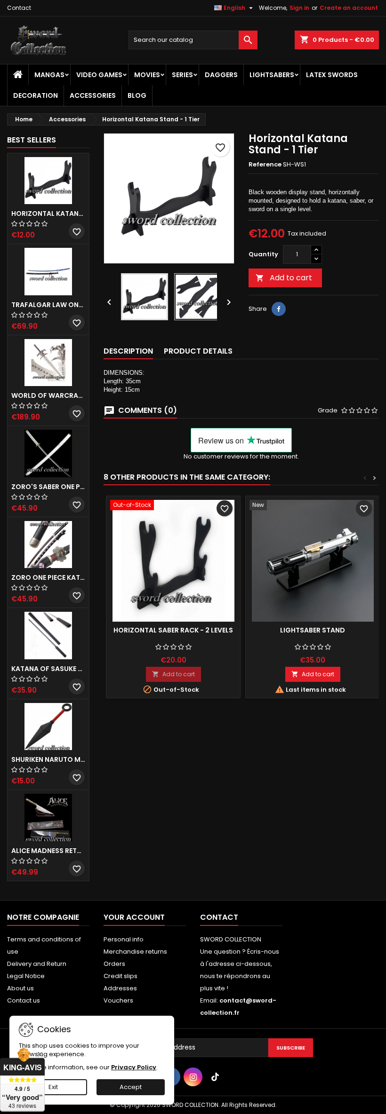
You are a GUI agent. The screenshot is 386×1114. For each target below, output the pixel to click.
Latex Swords (332, 74)
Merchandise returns (135, 951)
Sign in (299, 8)
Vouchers (118, 1000)
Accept (131, 1086)
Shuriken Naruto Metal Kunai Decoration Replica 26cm (48, 759)
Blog (137, 95)
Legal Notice (26, 976)
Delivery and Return (36, 963)
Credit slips (120, 976)
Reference (265, 164)
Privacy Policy (133, 1067)
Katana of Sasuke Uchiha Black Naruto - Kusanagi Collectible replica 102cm (48, 668)
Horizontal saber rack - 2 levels (173, 630)
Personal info (124, 939)
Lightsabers (271, 74)
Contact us (23, 1000)
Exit (53, 1086)
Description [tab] (128, 351)
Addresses (120, 988)
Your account (134, 917)
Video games (99, 74)
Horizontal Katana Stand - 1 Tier (48, 213)
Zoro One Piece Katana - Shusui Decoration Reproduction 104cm (48, 577)
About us (20, 988)
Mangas (49, 74)
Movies (147, 74)
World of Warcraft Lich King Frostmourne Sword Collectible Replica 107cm (48, 395)
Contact (19, 8)
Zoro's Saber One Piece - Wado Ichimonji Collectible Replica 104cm (48, 486)
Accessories (93, 95)
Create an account (349, 8)
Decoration (35, 95)
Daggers (221, 74)
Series (182, 74)
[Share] (279, 309)
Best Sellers (31, 139)
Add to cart (284, 277)
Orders (114, 963)
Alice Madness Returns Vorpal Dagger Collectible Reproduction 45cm (48, 850)
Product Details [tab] (198, 351)
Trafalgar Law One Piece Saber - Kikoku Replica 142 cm (48, 304)
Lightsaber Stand (312, 630)
